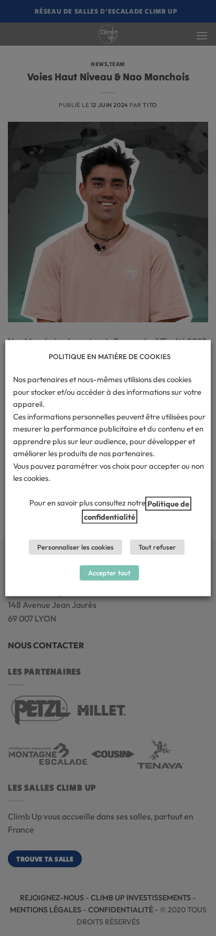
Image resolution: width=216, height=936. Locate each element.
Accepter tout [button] (109, 573)
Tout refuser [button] (157, 547)
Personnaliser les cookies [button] (75, 547)
